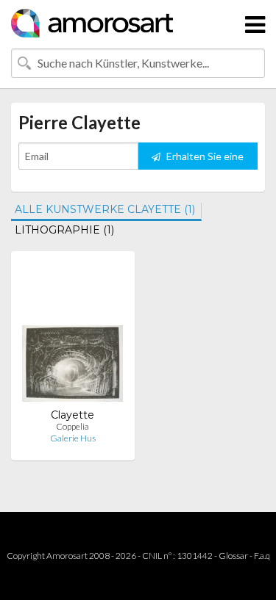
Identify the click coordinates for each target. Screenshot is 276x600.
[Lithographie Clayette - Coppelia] (72, 335)
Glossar (233, 555)
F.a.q (262, 555)
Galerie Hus (73, 438)
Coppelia (72, 426)
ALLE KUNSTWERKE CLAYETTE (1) (105, 209)
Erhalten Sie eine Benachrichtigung (200, 160)
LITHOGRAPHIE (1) (64, 229)
